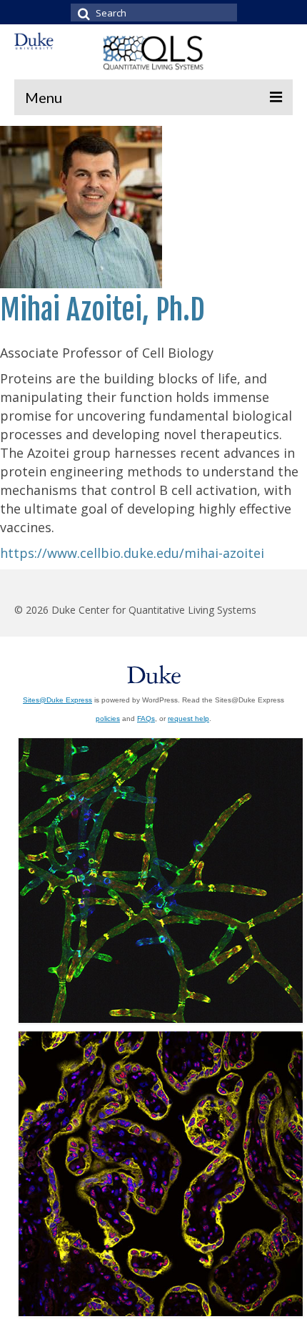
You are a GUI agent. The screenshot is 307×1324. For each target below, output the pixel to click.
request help (188, 718)
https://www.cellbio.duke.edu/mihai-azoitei (132, 553)
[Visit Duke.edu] (154, 672)
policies (108, 718)
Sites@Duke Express (57, 700)
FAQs (146, 718)
